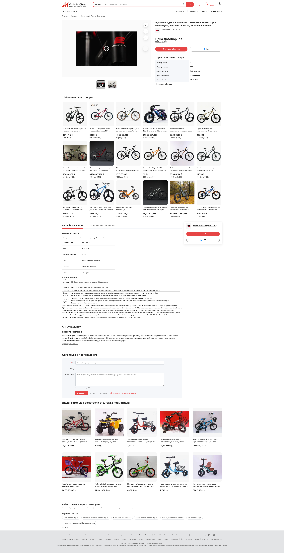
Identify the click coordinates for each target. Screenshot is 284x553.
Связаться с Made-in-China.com (141, 535)
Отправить (81, 393)
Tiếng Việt (205, 539)
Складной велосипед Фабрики (147, 518)
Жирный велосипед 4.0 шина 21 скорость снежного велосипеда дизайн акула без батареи (74, 169)
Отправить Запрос (171, 49)
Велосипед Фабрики (71, 518)
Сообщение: (69, 374)
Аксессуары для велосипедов (172, 518)
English (76, 539)
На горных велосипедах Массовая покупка (79, 523)
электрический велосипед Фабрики (95, 518)
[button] (183, 4)
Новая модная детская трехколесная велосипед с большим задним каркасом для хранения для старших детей (174, 486)
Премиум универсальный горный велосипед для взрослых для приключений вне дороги (155, 208)
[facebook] (209, 535)
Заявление (79, 535)
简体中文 (84, 539)
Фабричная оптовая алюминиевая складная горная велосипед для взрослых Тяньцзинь (181, 129)
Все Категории (70, 11)
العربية (166, 539)
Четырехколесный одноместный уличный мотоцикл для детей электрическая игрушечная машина (107, 441)
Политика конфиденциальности (118, 535)
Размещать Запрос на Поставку (123, 393)
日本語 (101, 539)
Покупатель (178, 11)
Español (116, 539)
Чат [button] (207, 49)
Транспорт (74, 16)
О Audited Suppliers (178, 535)
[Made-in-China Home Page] (74, 4)
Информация (191, 535)
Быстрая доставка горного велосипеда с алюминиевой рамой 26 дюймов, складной (73, 208)
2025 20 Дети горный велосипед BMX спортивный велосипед (208, 208)
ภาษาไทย (189, 539)
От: (73, 363)
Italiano (141, 539)
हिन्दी (182, 539)
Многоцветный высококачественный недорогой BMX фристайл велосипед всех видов (140, 486)
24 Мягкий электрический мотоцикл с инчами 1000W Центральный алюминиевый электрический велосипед (180, 208)
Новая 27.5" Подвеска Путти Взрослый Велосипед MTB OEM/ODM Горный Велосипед (100, 129)
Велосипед (85, 16)
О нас (71, 535)
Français (108, 539)
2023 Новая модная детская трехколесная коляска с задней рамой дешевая (141, 441)
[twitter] (214, 535)
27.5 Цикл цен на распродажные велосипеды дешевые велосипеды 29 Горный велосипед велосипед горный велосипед (74, 129)
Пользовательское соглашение (95, 535)
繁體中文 (93, 539)
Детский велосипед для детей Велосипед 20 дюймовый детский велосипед (172, 441)
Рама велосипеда (194, 518)
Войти (220, 6)
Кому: (72, 369)
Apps (203, 11)
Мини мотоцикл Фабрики (122, 518)
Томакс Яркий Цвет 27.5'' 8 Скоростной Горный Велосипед (154, 169)
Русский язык (150, 539)
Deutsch (124, 539)
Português (132, 539)
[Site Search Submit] (190, 4)
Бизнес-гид (202, 535)
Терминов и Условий (220, 545)
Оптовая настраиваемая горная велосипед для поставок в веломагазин (101, 169)
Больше (65, 527)
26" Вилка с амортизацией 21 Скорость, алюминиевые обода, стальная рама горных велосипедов (181, 169)
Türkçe (197, 539)
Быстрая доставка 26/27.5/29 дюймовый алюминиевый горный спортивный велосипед (102, 208)
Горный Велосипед (98, 16)
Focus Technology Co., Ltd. (140, 543)
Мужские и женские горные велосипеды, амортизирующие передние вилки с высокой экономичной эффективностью (127, 169)
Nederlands (174, 539)
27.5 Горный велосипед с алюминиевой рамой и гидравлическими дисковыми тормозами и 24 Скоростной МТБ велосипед (209, 169)
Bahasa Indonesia (216, 539)
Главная (65, 16)
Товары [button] (97, 4)
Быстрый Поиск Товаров (161, 535)
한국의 (160, 539)
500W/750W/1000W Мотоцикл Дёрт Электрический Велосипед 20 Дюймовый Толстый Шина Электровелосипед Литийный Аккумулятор (154, 129)
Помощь (193, 11)
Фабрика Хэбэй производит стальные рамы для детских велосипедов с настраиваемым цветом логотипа (108, 486)
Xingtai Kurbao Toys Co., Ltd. (171, 29)
